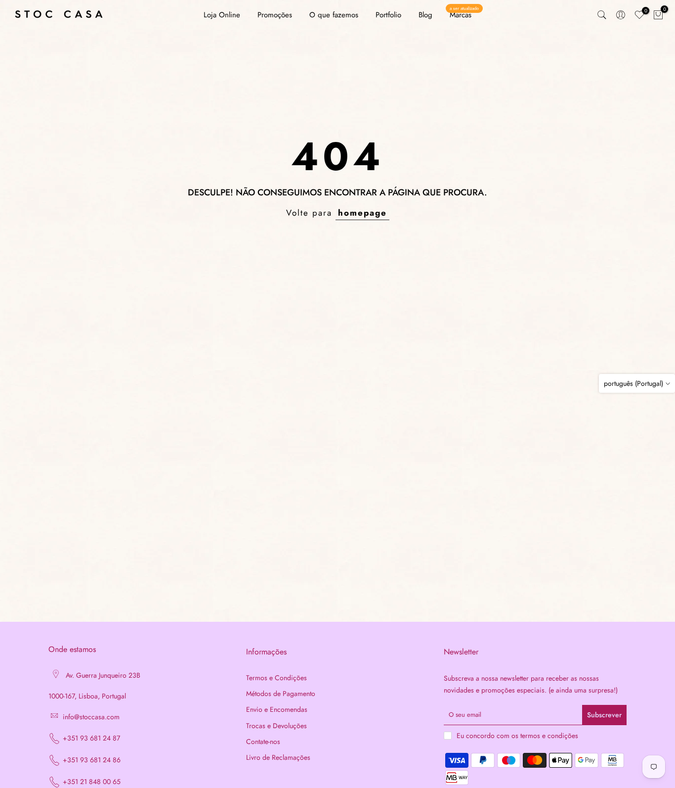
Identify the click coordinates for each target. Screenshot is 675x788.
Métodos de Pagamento (280, 693)
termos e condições (549, 736)
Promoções (274, 14)
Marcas (464, 14)
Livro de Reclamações (278, 757)
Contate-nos (263, 741)
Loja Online (222, 14)
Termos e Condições (276, 678)
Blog (425, 14)
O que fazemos (333, 14)
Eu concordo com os (517, 736)
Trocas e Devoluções (276, 726)
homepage (362, 213)
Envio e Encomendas (276, 709)
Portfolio (388, 14)
